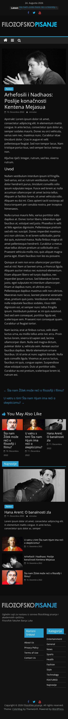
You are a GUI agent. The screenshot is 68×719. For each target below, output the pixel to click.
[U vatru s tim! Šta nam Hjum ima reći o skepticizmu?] (34, 421)
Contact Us (30, 657)
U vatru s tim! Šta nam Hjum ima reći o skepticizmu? (29, 400)
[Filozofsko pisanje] (5, 40)
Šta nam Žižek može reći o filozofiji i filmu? (34, 390)
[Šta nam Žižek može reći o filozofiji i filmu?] (12, 421)
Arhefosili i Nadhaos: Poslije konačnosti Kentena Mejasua (39, 558)
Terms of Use (31, 652)
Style (49, 669)
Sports (50, 654)
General (51, 644)
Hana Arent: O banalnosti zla (55, 436)
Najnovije (52, 684)
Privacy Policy (31, 647)
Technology (53, 674)
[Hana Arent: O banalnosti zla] (55, 421)
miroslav (33, 112)
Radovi (9, 89)
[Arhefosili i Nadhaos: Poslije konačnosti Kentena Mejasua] (12, 555)
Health (50, 659)
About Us (29, 642)
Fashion (51, 664)
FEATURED (52, 679)
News (50, 649)
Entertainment (54, 639)
